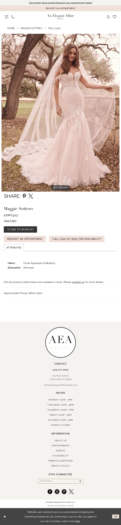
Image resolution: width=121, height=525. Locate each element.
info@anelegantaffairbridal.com (60, 385)
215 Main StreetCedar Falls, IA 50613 (60, 377)
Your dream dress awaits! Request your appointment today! (60, 3)
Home (11, 28)
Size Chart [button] (10, 221)
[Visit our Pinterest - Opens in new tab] (64, 491)
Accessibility (60, 456)
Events (60, 450)
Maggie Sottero (31, 28)
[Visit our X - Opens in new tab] (71, 491)
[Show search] (108, 16)
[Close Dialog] (5, 516)
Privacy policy (60, 466)
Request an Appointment (25, 239)
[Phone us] (13, 16)
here (77, 521)
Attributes (13, 247)
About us (60, 440)
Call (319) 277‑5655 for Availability (76, 239)
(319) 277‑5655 (61, 370)
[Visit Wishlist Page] (114, 16)
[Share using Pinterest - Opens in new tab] (24, 196)
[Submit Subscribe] (80, 481)
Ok (116, 516)
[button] (6, 17)
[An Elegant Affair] (60, 16)
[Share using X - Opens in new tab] (30, 196)
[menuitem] (6, 17)
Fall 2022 (54, 28)
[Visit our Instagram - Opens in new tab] (57, 491)
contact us (78, 282)
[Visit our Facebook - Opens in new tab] (50, 491)
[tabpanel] (60, 113)
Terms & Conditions (60, 461)
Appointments (60, 445)
